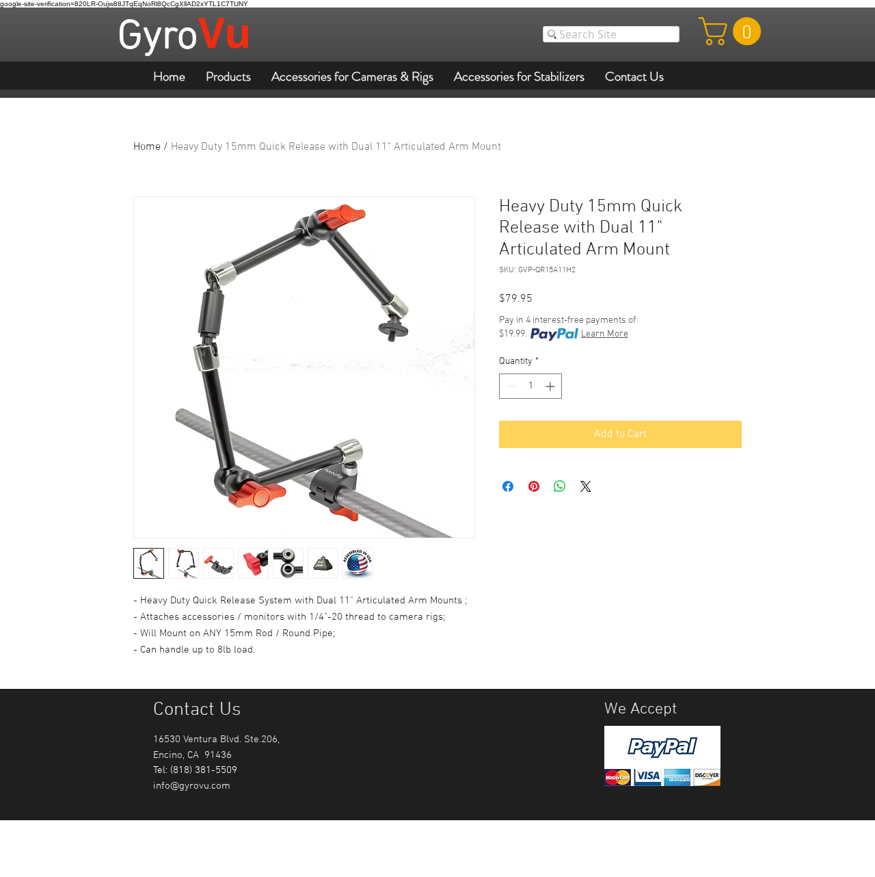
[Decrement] (509, 386)
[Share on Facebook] (508, 486)
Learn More (604, 334)
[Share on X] (586, 486)
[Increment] (551, 386)
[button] (733, 31)
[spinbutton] (530, 386)
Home (147, 147)
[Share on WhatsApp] (560, 486)
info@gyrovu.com (191, 786)
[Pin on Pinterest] (534, 486)
